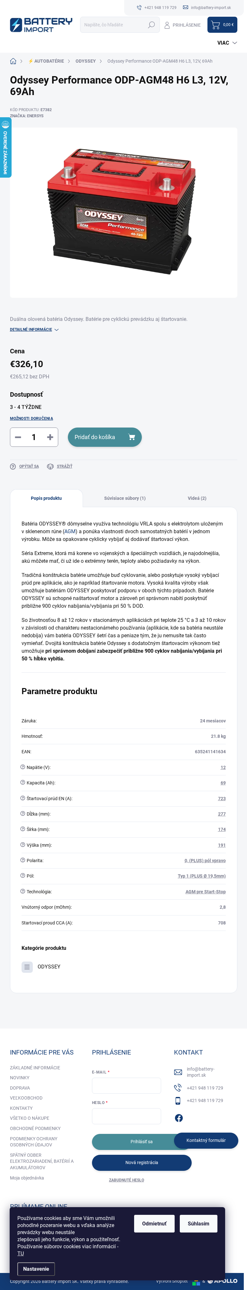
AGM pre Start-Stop (206, 891)
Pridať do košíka (95, 437)
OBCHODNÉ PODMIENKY (35, 1128)
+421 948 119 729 (205, 1088)
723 (222, 798)
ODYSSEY (49, 967)
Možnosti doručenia (31, 418)
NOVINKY (19, 1077)
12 (223, 767)
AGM (70, 531)
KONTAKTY (21, 1108)
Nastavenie (36, 1269)
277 (222, 814)
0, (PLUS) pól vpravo (205, 860)
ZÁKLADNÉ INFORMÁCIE (35, 1067)
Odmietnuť (154, 1224)
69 (223, 782)
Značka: (26, 116)
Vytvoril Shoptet (172, 1281)
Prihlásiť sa (142, 1141)
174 (222, 829)
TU (20, 1253)
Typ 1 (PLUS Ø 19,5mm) (202, 876)
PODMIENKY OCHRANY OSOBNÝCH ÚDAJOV (33, 1142)
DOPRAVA (20, 1088)
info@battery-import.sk (201, 1072)
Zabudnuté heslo (126, 1180)
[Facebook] (179, 1117)
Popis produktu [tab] (46, 498)
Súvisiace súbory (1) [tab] (125, 498)
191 (222, 845)
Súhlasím (198, 1224)
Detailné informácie (31, 329)
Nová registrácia (141, 1162)
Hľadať (152, 24)
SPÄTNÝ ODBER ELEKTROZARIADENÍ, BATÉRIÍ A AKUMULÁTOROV (42, 1161)
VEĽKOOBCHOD (26, 1097)
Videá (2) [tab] (197, 498)
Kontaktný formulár (206, 1140)
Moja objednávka (27, 1177)
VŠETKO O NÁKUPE (29, 1118)
